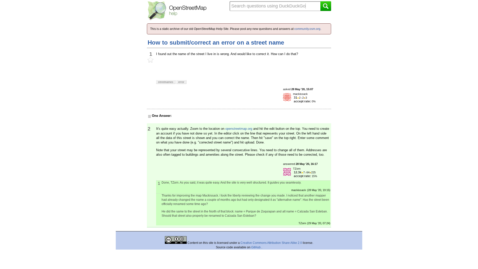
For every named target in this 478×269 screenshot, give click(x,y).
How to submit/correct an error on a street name (216, 42)
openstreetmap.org (238, 129)
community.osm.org (307, 29)
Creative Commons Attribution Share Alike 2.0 (271, 243)
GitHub (256, 247)
